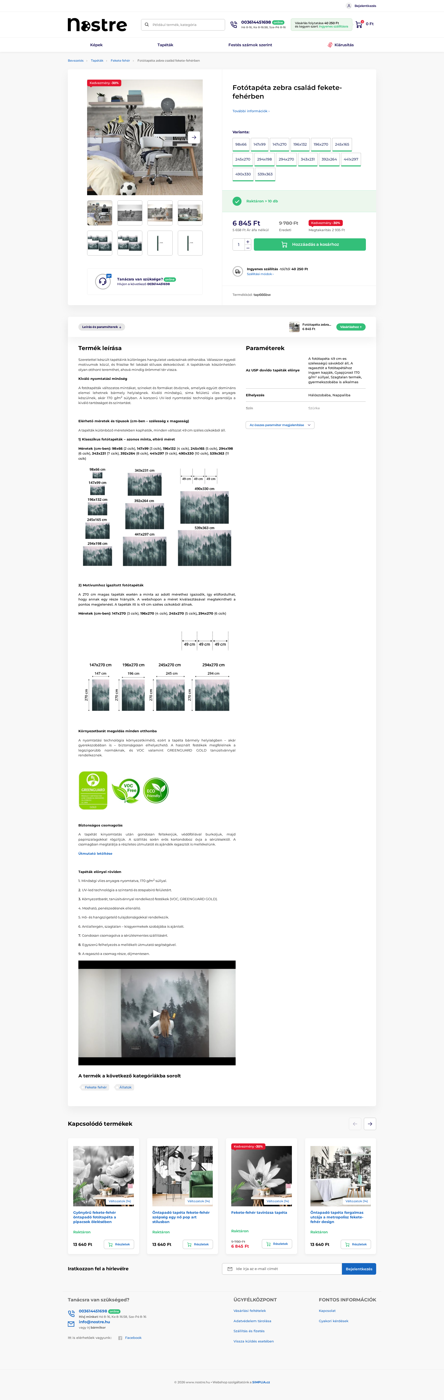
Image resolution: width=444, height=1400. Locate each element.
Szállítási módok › (260, 274)
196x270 (321, 144)
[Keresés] (147, 25)
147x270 (279, 144)
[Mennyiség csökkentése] (248, 248)
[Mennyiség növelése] (248, 242)
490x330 (243, 174)
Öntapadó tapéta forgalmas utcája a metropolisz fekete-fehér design (336, 1217)
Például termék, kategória (175, 25)
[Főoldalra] (97, 24)
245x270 (242, 159)
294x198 (264, 159)
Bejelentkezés (365, 6)
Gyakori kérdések (333, 1321)
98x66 (241, 144)
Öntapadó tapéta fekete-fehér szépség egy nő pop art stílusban (181, 1217)
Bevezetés (76, 60)
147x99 (260, 144)
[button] (194, 137)
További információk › (251, 111)
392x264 (329, 159)
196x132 (300, 144)
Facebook (133, 1338)
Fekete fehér (120, 60)
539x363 (265, 174)
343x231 (308, 159)
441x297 (351, 159)
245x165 (342, 144)
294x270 (286, 159)
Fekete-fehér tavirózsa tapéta (259, 1212)
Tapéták (97, 60)
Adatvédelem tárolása (252, 1321)
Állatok (125, 1087)
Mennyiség (239, 245)
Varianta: (241, 132)
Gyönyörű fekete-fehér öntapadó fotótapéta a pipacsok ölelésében (94, 1217)
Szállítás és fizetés (249, 1331)
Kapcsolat (327, 1311)
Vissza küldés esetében (254, 1341)
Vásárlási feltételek (250, 1311)
